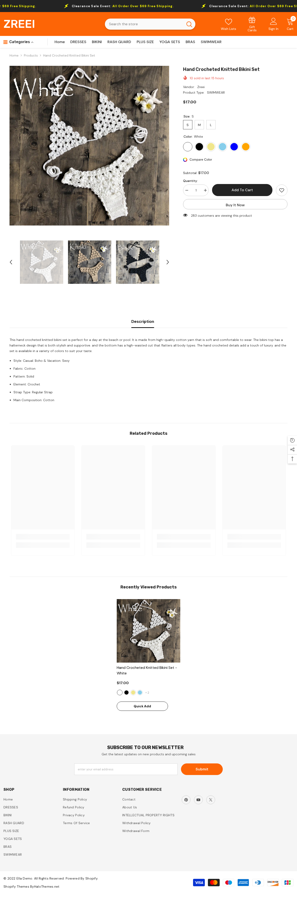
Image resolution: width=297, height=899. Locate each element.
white (120, 692)
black (126, 692)
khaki (133, 692)
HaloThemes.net (47, 886)
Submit (202, 769)
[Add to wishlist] (281, 190)
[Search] (150, 24)
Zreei (201, 87)
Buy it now (235, 205)
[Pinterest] (186, 799)
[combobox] (144, 24)
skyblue (140, 692)
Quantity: (190, 181)
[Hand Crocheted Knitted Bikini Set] (148, 631)
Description (142, 321)
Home (14, 55)
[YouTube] (198, 799)
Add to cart (242, 189)
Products (31, 55)
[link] (252, 24)
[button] (10, 262)
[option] (89, 146)
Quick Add (142, 706)
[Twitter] (210, 799)
